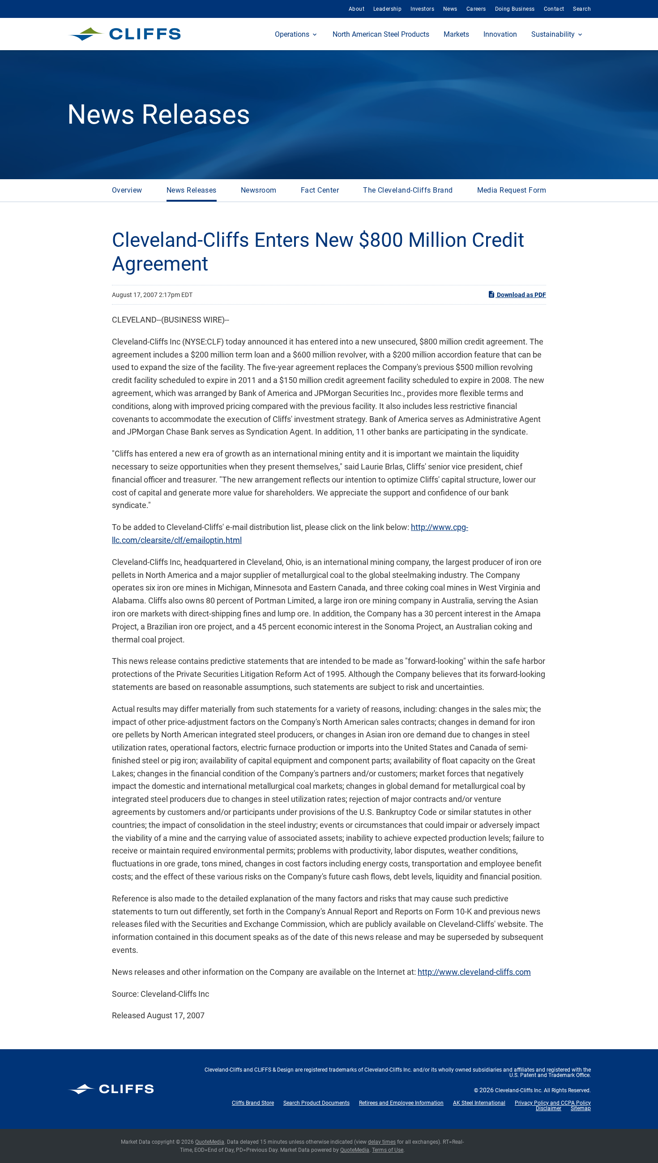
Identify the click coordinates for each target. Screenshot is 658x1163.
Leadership (387, 9)
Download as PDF (521, 294)
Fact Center (320, 190)
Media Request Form (512, 190)
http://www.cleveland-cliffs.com (474, 972)
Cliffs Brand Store (253, 1103)
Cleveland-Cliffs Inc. (519, 1090)
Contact (554, 9)
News (450, 9)
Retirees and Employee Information (401, 1103)
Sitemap (581, 1108)
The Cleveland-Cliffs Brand (408, 190)
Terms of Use (387, 1150)
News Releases (192, 190)
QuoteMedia (209, 1142)
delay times (382, 1142)
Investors (422, 9)
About (356, 9)
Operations (292, 34)
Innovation (500, 34)
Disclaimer (548, 1108)
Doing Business (515, 9)
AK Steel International (479, 1103)
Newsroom (259, 190)
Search (582, 9)
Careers (476, 9)
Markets (456, 34)
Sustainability (553, 34)
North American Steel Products (381, 34)
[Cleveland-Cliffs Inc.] (124, 34)
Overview (127, 190)
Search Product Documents (316, 1103)
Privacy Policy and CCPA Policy (553, 1103)
